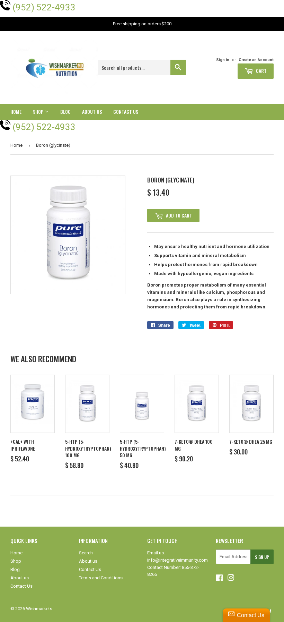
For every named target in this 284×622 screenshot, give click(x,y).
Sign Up (262, 557)
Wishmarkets (39, 608)
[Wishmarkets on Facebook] (219, 578)
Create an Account (256, 60)
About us (92, 111)
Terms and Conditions (101, 577)
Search (86, 552)
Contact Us (125, 111)
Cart (261, 70)
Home (15, 111)
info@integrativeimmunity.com (177, 560)
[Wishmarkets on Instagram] (231, 578)
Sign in (222, 60)
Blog (65, 111)
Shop (39, 111)
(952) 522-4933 (44, 7)
